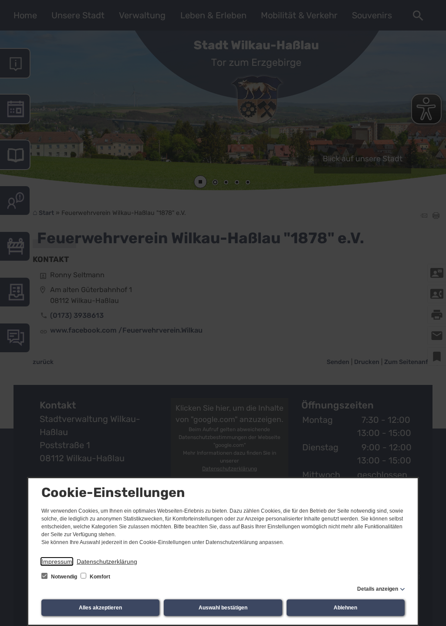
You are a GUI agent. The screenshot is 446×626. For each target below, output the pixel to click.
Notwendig (64, 577)
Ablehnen (345, 608)
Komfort (99, 577)
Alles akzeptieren (100, 608)
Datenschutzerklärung (107, 561)
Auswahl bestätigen (223, 608)
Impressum (56, 561)
